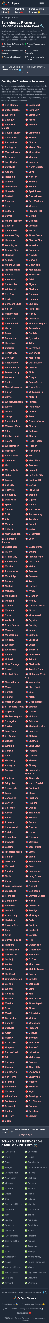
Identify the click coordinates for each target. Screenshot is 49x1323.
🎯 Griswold (32, 837)
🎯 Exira (29, 988)
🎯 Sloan (30, 793)
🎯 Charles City (33, 240)
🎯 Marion (30, 137)
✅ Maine (29, 1267)
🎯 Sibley (6, 431)
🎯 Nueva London (11, 533)
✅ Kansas (30, 1241)
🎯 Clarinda (31, 289)
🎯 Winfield (7, 745)
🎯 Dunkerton (32, 905)
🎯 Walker (7, 964)
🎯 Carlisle (31, 333)
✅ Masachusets (9, 1172)
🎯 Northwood (33, 509)
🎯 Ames (30, 119)
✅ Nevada (30, 1188)
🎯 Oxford (31, 959)
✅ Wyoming (31, 1283)
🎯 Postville (8, 489)
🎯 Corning (31, 625)
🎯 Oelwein (31, 259)
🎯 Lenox (30, 644)
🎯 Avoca (30, 590)
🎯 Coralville (8, 167)
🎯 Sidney (30, 765)
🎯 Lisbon (6, 475)
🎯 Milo (29, 993)
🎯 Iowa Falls (32, 308)
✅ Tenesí (29, 1214)
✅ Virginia (30, 1204)
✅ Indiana (30, 1199)
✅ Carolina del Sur (10, 1241)
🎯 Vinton (6, 308)
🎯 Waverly (31, 206)
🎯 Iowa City (32, 109)
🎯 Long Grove (33, 876)
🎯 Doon (6, 1120)
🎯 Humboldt (32, 299)
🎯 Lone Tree (32, 654)
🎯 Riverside (32, 778)
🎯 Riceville (7, 993)
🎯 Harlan (6, 328)
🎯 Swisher (7, 832)
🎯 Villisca (31, 716)
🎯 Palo (5, 755)
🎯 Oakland (7, 600)
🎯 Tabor (6, 793)
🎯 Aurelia (30, 822)
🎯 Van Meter (32, 682)
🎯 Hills (29, 939)
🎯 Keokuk (31, 181)
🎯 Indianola (8, 176)
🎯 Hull (5, 465)
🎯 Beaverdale (9, 788)
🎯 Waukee (31, 157)
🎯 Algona (30, 284)
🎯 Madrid (31, 436)
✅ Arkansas (31, 1246)
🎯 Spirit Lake (33, 191)
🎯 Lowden (31, 979)
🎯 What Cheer (9, 1096)
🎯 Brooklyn (32, 639)
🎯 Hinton (30, 832)
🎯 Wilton (6, 406)
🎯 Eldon (30, 856)
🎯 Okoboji (7, 959)
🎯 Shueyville (32, 1076)
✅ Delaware (31, 1277)
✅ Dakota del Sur (9, 1272)
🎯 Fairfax (31, 401)
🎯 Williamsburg (34, 392)
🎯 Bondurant (32, 250)
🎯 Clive (29, 171)
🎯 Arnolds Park (34, 669)
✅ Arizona (30, 1172)
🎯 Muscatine (32, 152)
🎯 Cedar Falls (9, 137)
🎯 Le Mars (7, 211)
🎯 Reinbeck (32, 571)
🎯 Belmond (31, 465)
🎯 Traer (30, 581)
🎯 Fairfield (7, 196)
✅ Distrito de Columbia (36, 1167)
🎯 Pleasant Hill (33, 211)
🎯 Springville (8, 721)
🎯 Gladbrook (8, 890)
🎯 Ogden (30, 499)
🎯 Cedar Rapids (10, 109)
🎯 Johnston (32, 162)
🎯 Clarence (8, 807)
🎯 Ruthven (7, 1062)
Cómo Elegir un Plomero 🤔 (33, 1304)
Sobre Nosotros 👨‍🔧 (10, 1304)
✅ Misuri (29, 1193)
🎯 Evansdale (32, 328)
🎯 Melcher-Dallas (11, 701)
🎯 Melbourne (9, 954)
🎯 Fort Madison (34, 201)
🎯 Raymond (32, 954)
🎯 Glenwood (32, 264)
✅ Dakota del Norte (11, 1267)
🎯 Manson (7, 590)
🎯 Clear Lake (9, 230)
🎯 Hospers (7, 1047)
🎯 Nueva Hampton (11, 387)
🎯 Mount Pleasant (11, 220)
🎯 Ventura (31, 1032)
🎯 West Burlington (12, 401)
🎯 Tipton (6, 392)
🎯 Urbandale (32, 132)
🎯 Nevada (31, 255)
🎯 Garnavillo (8, 1018)
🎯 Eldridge (7, 255)
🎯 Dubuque (8, 119)
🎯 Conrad (7, 750)
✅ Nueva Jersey (33, 1256)
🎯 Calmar (7, 856)
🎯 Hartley (31, 586)
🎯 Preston (7, 822)
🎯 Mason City (33, 147)
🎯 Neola (6, 876)
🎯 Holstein (7, 659)
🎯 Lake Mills (8, 499)
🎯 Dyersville (32, 338)
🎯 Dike (29, 692)
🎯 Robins (6, 382)
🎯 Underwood (9, 827)
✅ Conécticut (32, 1225)
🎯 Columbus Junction (8, 540)
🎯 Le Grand (8, 861)
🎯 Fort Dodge (9, 162)
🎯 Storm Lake (33, 196)
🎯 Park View (32, 406)
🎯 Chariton (7, 348)
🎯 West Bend (33, 998)
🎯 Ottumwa (8, 157)
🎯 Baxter (6, 726)
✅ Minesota (7, 1183)
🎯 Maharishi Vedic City (35, 676)
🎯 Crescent (8, 1106)
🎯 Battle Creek (10, 1052)
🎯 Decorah (7, 225)
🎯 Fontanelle (8, 1101)
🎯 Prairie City (9, 556)
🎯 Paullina (31, 802)
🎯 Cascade (8, 460)
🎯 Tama (6, 333)
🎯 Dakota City (9, 925)
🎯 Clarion (31, 411)
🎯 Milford (31, 396)
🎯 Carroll (6, 215)
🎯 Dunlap (30, 807)
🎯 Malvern (31, 736)
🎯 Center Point (10, 436)
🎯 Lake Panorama (11, 886)
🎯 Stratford (8, 1042)
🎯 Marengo (8, 450)
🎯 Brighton (31, 1086)
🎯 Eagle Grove (33, 382)
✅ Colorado (30, 1183)
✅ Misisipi (30, 1251)
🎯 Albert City (32, 1067)
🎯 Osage (30, 377)
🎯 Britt (5, 514)
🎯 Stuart (30, 551)
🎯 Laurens (31, 731)
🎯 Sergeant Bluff (11, 303)
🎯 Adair (6, 1032)
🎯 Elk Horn (7, 1116)
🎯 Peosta (7, 529)
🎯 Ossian (6, 969)
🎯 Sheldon (31, 303)
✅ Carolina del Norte (11, 1204)
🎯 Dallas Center (34, 546)
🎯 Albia (29, 372)
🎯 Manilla (7, 1003)
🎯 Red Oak (7, 294)
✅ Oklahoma (7, 1225)
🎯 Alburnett (32, 1042)
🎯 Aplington (8, 765)
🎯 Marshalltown (10, 152)
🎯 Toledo (6, 480)
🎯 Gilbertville (32, 1013)
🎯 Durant (30, 524)
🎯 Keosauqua (33, 861)
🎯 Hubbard (7, 944)
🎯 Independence (10, 269)
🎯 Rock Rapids (33, 440)
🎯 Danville (7, 871)
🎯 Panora (31, 750)
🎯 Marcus (31, 760)
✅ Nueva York (8, 1151)
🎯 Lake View (32, 745)
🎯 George (7, 770)
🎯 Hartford (8, 974)
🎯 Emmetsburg (10, 372)
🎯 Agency (31, 1081)
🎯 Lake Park (8, 731)
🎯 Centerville (9, 284)
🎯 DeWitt (6, 299)
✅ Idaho (5, 1251)
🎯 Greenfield (32, 533)
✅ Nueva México (9, 1235)
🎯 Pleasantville (34, 556)
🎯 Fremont (31, 1027)
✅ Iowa (5, 1246)
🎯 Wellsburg (32, 1057)
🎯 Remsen (31, 576)
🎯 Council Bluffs (11, 132)
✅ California (31, 1151)
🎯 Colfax (30, 485)
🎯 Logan (30, 630)
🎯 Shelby (6, 1111)
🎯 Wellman (7, 644)
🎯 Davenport (32, 105)
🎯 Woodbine (8, 649)
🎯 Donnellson (9, 900)
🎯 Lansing (7, 846)
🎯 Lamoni (31, 470)
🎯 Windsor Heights (36, 323)
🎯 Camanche (8, 338)
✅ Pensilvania (32, 1162)
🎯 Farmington (33, 1096)
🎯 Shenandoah (10, 323)
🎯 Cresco (31, 367)
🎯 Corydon (7, 581)
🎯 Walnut (7, 988)
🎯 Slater (6, 615)
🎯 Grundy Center (35, 421)
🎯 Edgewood (32, 881)
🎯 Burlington (8, 147)
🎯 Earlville (7, 983)
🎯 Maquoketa (33, 269)
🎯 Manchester (9, 313)
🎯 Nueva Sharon (10, 682)
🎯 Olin (5, 1057)
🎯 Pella (5, 206)
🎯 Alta (5, 519)
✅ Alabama (30, 1235)
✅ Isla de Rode (32, 1209)
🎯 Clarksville (32, 664)
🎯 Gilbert (30, 711)
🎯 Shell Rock (32, 687)
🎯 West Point (33, 846)
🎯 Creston (31, 225)
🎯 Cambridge (33, 944)
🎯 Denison (31, 220)
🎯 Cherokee (32, 318)
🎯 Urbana (7, 605)
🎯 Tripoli (30, 659)
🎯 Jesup (6, 416)
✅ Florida (29, 1157)
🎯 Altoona (7, 171)
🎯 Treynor (31, 817)
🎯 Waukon (7, 377)
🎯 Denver (30, 529)
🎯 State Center (10, 625)
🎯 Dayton (31, 974)
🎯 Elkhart (31, 851)
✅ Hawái (29, 1230)
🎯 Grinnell (31, 215)
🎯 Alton (30, 696)
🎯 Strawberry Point (12, 706)
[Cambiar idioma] (42, 3)
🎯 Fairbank (31, 721)
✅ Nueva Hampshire (35, 1262)
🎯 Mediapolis (9, 595)
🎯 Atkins (30, 504)
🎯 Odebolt (7, 842)
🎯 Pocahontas (9, 571)
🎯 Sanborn (7, 654)
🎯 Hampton (8, 343)
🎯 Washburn (8, 1086)
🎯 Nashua (7, 586)
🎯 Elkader (31, 706)
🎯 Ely (28, 455)
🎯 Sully (29, 920)
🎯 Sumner (7, 509)
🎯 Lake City (32, 561)
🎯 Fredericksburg (11, 851)
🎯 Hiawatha (8, 240)
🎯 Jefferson (32, 348)
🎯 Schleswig (32, 890)
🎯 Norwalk (7, 191)
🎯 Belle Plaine (9, 455)
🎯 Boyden (31, 1062)
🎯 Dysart (6, 669)
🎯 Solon (30, 416)
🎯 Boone (30, 186)
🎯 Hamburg (8, 760)
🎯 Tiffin (29, 343)
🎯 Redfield (31, 930)
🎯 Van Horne (8, 1076)
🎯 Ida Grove (32, 489)
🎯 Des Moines (9, 105)
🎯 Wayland (31, 842)
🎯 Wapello (31, 494)
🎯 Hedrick (7, 998)
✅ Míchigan (31, 1178)
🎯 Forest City (9, 352)
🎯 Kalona (6, 440)
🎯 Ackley (30, 600)
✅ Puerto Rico (8, 1256)
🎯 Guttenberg (9, 546)
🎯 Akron (30, 610)
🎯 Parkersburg (33, 514)
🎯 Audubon (31, 519)
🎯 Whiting (31, 1018)
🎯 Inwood (7, 910)
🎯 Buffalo (7, 692)
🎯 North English (34, 783)
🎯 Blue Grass (9, 561)
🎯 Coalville (7, 1027)
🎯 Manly (6, 687)
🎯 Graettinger (33, 949)
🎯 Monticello (32, 357)
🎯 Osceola (31, 294)
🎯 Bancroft (32, 1047)
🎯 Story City (32, 387)
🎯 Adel (29, 279)
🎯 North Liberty (34, 167)
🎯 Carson (31, 935)
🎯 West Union (33, 460)
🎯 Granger (31, 595)
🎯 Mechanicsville (35, 726)
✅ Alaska (6, 1262)
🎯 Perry (30, 230)
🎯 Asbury (7, 274)
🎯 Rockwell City (34, 480)
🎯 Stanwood (32, 1071)
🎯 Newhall (31, 886)
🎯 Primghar (8, 895)
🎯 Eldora (30, 426)
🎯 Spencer (7, 201)
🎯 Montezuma (9, 635)
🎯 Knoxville (31, 245)
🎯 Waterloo (8, 114)
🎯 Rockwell (32, 788)
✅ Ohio (5, 1199)
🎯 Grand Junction (11, 979)
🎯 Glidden (7, 740)
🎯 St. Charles (33, 1101)
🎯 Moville (7, 566)
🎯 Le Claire (8, 357)
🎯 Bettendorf (9, 142)
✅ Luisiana (6, 1220)
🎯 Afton (6, 935)
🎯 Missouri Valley (11, 426)
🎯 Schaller (7, 1023)
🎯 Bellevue (31, 431)
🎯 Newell (30, 900)
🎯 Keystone (32, 1111)
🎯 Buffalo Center (35, 895)
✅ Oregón (6, 1193)
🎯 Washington (9, 245)
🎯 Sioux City (32, 114)
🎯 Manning (7, 630)
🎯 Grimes (7, 181)
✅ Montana (7, 1277)
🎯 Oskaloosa (9, 186)
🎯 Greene (31, 755)
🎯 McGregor (32, 915)
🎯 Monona (7, 610)
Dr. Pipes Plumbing (22, 1318)
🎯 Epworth (7, 504)
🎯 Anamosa (8, 279)
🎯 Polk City (8, 318)
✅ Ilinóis (5, 1157)
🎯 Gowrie (31, 827)
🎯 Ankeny (31, 124)
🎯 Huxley (30, 313)
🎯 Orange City (9, 250)
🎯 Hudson (31, 445)
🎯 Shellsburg (32, 812)
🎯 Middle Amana (34, 969)
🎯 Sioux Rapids (34, 1003)
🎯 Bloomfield (9, 421)
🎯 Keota (6, 817)
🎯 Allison (6, 812)
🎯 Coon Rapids (34, 701)
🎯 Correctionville (11, 939)
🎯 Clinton (31, 142)
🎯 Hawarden (32, 450)
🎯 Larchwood (33, 871)
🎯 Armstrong (9, 915)
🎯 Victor (6, 881)
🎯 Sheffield (32, 740)
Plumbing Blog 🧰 (23, 1313)
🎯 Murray (7, 1037)
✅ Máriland (7, 1188)
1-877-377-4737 (25, 72)
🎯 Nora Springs (10, 664)
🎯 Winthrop (8, 905)
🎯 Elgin (29, 1091)
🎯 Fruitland (32, 798)
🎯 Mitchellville (9, 470)
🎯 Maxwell (7, 866)
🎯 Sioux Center (34, 235)
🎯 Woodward (33, 615)
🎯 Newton (31, 176)
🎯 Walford (7, 620)
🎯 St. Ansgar (9, 736)
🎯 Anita (29, 866)
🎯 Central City (9, 674)
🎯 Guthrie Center (35, 605)
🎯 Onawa (6, 411)
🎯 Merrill (6, 1013)
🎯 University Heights (32, 772)
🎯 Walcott (31, 566)
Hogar (8, 17)
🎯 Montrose (32, 964)
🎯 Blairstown (9, 1071)
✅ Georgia (6, 1167)
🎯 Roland (7, 696)
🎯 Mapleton (8, 711)
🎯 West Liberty (10, 367)
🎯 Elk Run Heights (11, 716)
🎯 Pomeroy (32, 1106)
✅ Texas (5, 1162)
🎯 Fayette (31, 620)
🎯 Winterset (8, 289)
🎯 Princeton (8, 837)
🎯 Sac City (7, 485)
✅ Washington (8, 1178)
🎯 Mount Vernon (10, 264)
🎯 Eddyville (8, 783)
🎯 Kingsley (7, 639)
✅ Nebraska (7, 1230)
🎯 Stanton (7, 1081)
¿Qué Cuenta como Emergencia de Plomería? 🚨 (23, 1308)
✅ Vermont (7, 1283)
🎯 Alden (30, 1008)
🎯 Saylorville (32, 352)
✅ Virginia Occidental (35, 1272)
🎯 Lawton (7, 802)
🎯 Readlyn (31, 910)
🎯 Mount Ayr (8, 576)
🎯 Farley (6, 551)
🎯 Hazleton (8, 920)
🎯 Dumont (31, 1116)
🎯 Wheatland (32, 1023)
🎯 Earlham (31, 635)
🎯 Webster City (10, 235)
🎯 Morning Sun (10, 949)
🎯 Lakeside (32, 1052)
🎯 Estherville (32, 274)
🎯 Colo (5, 930)
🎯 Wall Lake (32, 983)
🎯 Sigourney (8, 494)
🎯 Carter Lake (33, 362)
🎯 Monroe (7, 524)
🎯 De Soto (7, 778)
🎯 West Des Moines (8, 126)
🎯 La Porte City (34, 475)
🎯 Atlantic (7, 259)
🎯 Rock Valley (9, 362)
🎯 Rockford (32, 925)
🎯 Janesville (8, 798)
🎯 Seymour (32, 1037)
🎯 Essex (6, 1008)
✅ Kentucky (31, 1220)
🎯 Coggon (7, 1067)
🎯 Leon (29, 538)
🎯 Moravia (7, 1091)
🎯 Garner (6, 396)
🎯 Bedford (31, 649)
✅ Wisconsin (8, 1209)
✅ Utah (5, 1214)
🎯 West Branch (10, 445)
